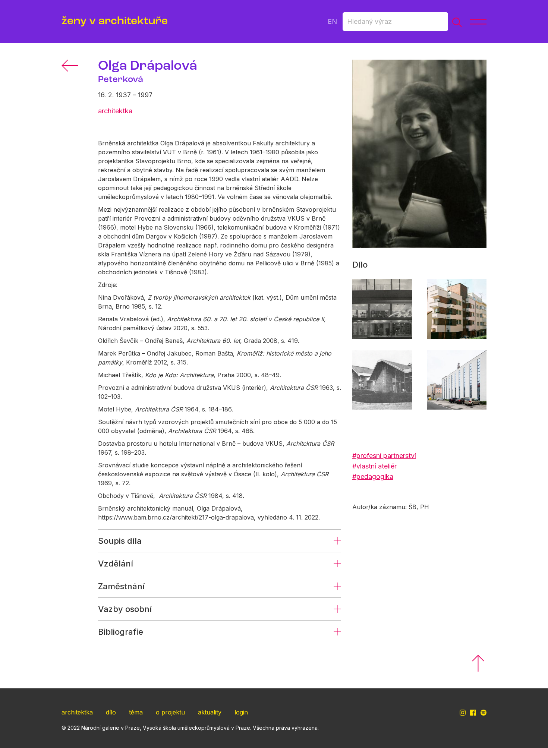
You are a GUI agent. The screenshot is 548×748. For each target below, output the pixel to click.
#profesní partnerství (384, 456)
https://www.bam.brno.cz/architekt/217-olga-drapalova (176, 517)
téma (136, 712)
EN (332, 21)
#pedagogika (372, 476)
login (241, 712)
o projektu (170, 712)
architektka (77, 712)
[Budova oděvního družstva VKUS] (382, 309)
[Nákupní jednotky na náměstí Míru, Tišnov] (382, 380)
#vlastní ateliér (374, 466)
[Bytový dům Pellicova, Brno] (456, 309)
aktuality (209, 712)
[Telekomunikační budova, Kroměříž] (456, 380)
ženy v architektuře (115, 21)
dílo (111, 712)
